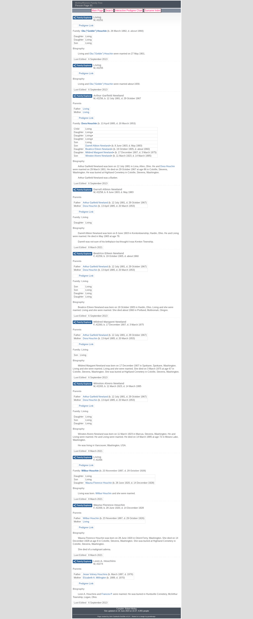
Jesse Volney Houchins (95, 574)
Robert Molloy (131, 609)
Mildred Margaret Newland (99, 152)
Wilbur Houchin (90, 470)
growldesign (151, 616)
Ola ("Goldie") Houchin (94, 31)
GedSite (123, 616)
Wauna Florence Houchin (98, 483)
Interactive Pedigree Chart (128, 10)
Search (109, 10)
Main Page (97, 10)
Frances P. (106, 594)
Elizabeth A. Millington (94, 577)
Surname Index (152, 10)
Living (86, 109)
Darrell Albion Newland (97, 145)
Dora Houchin (89, 123)
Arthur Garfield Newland (95, 202)
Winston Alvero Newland (98, 156)
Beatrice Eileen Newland (98, 149)
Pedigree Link (86, 25)
